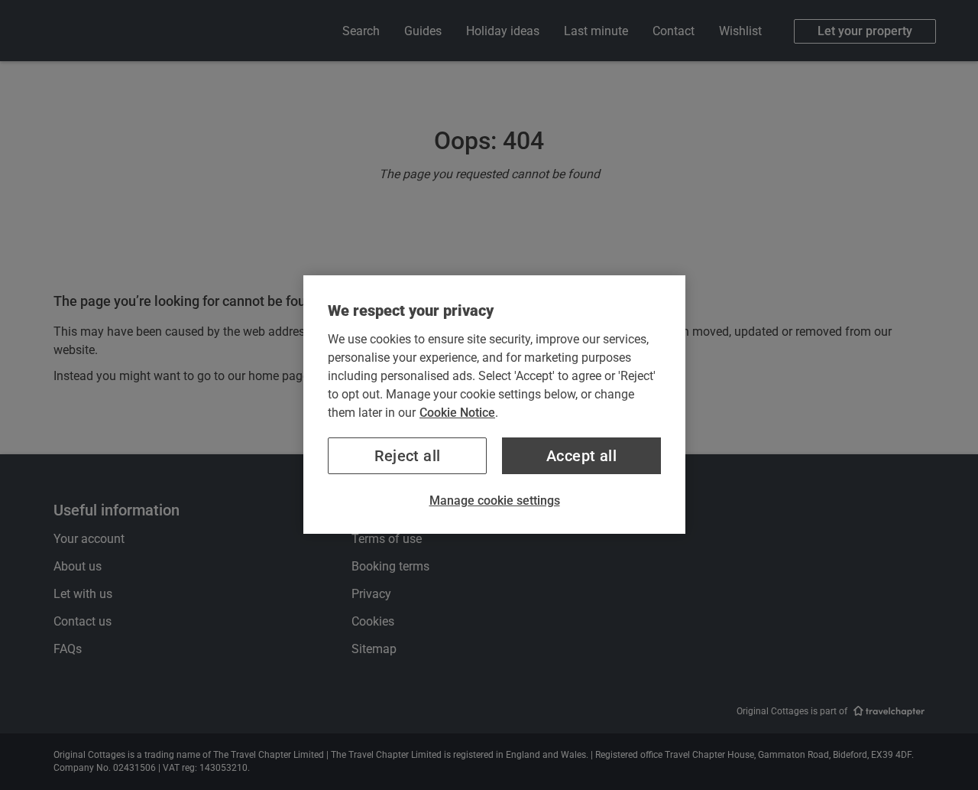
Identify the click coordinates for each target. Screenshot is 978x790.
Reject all (407, 456)
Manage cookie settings (494, 500)
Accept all (581, 456)
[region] (494, 404)
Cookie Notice (457, 412)
